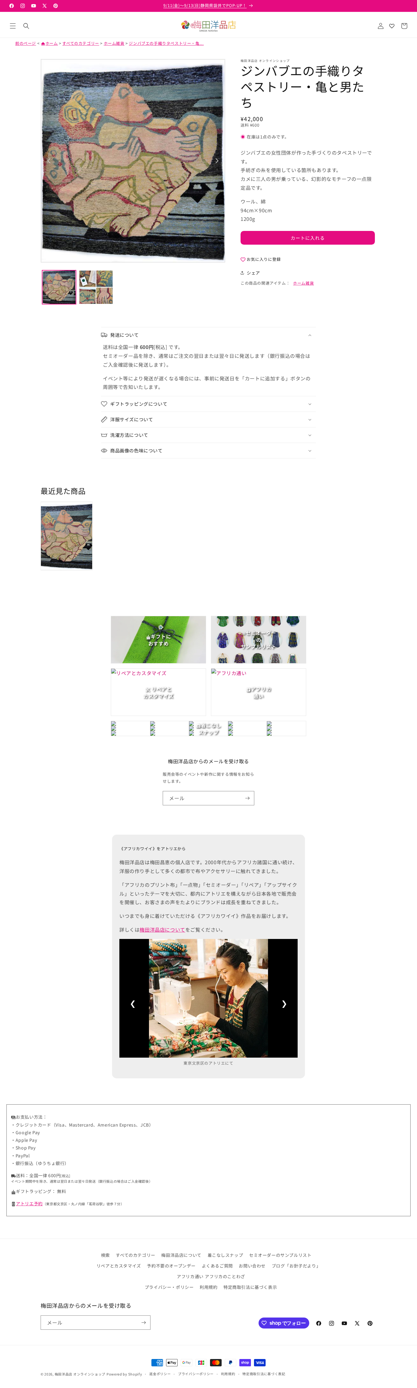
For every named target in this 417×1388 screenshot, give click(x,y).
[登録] (247, 798)
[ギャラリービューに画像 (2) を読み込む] (96, 287)
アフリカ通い (190, 1277)
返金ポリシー (160, 1373)
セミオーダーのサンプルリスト (280, 1255)
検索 (105, 1255)
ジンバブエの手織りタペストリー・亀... (166, 43)
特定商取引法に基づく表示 (250, 1287)
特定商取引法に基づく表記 (263, 1373)
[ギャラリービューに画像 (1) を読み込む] (59, 287)
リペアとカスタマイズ (118, 1266)
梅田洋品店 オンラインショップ (80, 1374)
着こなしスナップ (225, 1255)
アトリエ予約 (29, 1203)
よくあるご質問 (217, 1266)
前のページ (25, 43)
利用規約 (208, 1287)
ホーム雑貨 (114, 43)
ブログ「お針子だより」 (296, 1266)
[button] (13, 26)
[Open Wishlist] (391, 26)
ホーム (49, 43)
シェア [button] (253, 273)
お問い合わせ (252, 1266)
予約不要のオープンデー (171, 1266)
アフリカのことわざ (225, 1277)
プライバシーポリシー (196, 1373)
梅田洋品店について (162, 929)
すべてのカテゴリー (80, 43)
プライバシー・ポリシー (169, 1287)
